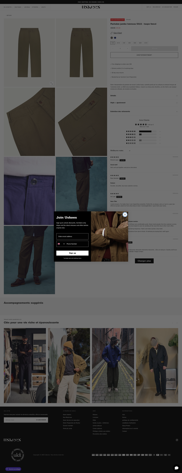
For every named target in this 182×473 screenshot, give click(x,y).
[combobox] (60, 244)
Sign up (72, 253)
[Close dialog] (125, 214)
